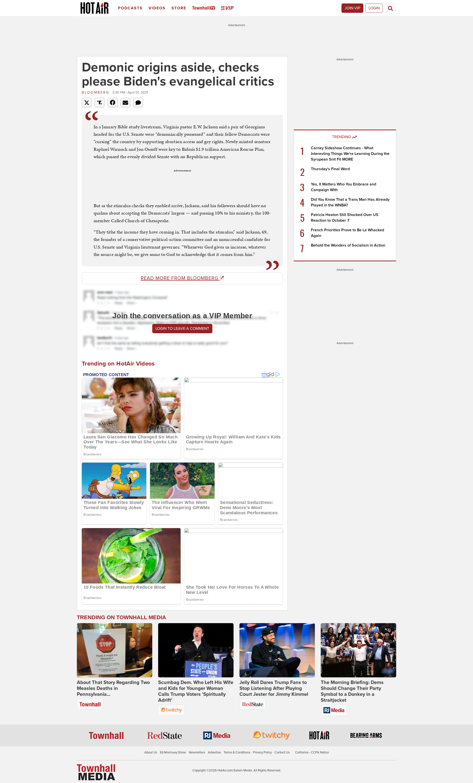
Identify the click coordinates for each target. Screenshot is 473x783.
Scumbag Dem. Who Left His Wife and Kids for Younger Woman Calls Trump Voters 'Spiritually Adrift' (195, 691)
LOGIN (374, 8)
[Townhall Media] (96, 772)
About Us (150, 752)
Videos (157, 8)
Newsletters (197, 752)
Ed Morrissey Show (173, 752)
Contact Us (282, 752)
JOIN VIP (352, 8)
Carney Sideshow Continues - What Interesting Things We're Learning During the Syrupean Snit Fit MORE (350, 154)
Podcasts (130, 8)
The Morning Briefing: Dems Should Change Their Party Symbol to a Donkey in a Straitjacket (352, 691)
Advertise (214, 752)
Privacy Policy (262, 752)
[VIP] (228, 8)
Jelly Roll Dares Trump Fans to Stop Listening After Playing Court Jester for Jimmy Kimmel (273, 688)
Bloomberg (96, 92)
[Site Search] (390, 8)
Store (178, 8)
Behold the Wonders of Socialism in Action (348, 245)
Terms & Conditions (237, 752)
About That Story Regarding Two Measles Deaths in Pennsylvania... (113, 688)
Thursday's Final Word (330, 169)
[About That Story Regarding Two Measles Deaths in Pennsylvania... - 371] (114, 650)
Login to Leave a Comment (182, 328)
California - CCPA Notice (312, 752)
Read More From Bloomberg (180, 278)
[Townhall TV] (204, 8)
